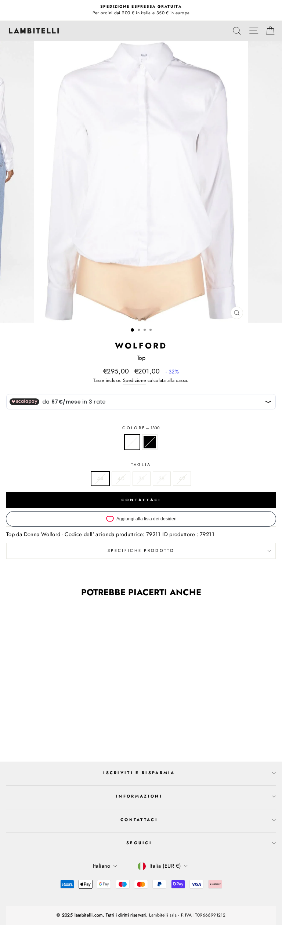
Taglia (141, 464)
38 (162, 478)
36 (141, 478)
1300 (132, 442)
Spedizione (134, 380)
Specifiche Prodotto (141, 550)
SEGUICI (139, 843)
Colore (140, 428)
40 (121, 478)
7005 (149, 442)
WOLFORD (141, 345)
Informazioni (139, 796)
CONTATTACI (141, 500)
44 (100, 478)
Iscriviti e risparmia (139, 773)
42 (182, 478)
